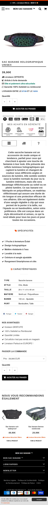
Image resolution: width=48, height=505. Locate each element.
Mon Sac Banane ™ (24, 8)
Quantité (6, 96)
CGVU (38, 483)
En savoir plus (5, 503)
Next (43, 37)
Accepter (39, 499)
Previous (4, 37)
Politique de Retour (28, 483)
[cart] (45, 8)
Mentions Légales (10, 480)
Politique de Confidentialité (27, 480)
